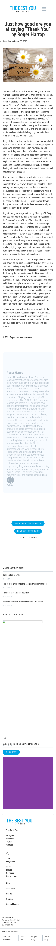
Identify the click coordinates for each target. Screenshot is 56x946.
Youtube (9, 845)
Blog (8, 883)
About (8, 866)
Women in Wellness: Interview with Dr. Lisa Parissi (23, 601)
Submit (9, 894)
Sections (10, 873)
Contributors (11, 876)
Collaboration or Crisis (11, 575)
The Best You (12, 830)
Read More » (7, 579)
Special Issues (12, 904)
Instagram (10, 835)
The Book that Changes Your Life (16, 592)
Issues (9, 870)
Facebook (10, 838)
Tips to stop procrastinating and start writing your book (25, 584)
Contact (9, 899)
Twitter (9, 842)
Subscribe (10, 888)
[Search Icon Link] (7, 853)
